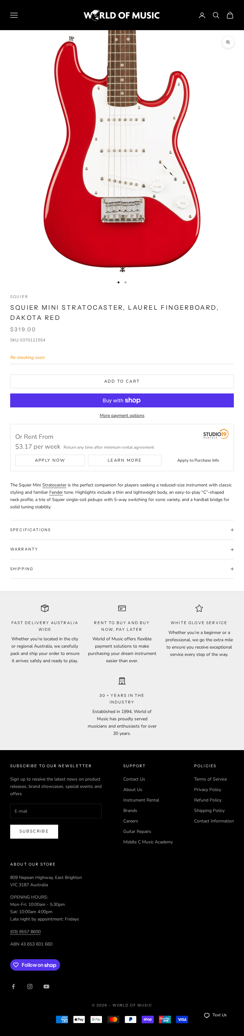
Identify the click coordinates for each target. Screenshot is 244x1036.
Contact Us (134, 779)
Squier (19, 296)
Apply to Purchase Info (198, 460)
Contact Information (214, 821)
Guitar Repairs (137, 831)
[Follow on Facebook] (13, 986)
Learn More (125, 460)
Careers (130, 821)
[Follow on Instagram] (30, 986)
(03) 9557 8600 (25, 932)
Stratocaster (54, 485)
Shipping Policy (209, 811)
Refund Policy (207, 800)
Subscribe (34, 831)
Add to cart (122, 381)
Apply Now (50, 460)
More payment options (122, 415)
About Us (132, 790)
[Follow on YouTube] (46, 986)
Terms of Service (210, 779)
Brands (130, 811)
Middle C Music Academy (148, 842)
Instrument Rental (141, 800)
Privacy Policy (207, 790)
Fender (56, 492)
